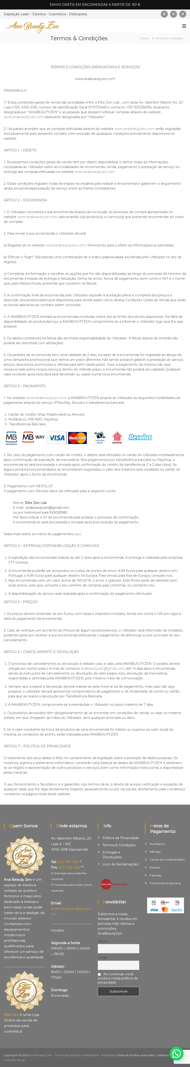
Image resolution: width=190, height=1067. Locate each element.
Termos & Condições (119, 845)
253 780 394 (68, 862)
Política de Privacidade (120, 838)
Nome (103, 941)
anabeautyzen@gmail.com (47, 508)
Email (102, 958)
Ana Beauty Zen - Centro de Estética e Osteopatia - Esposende (72, 1055)
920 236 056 (69, 867)
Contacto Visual (14, 1060)
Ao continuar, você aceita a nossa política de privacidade (118, 978)
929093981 (58, 512)
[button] (177, 1054)
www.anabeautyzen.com (24, 117)
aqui (77, 534)
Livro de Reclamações (120, 864)
